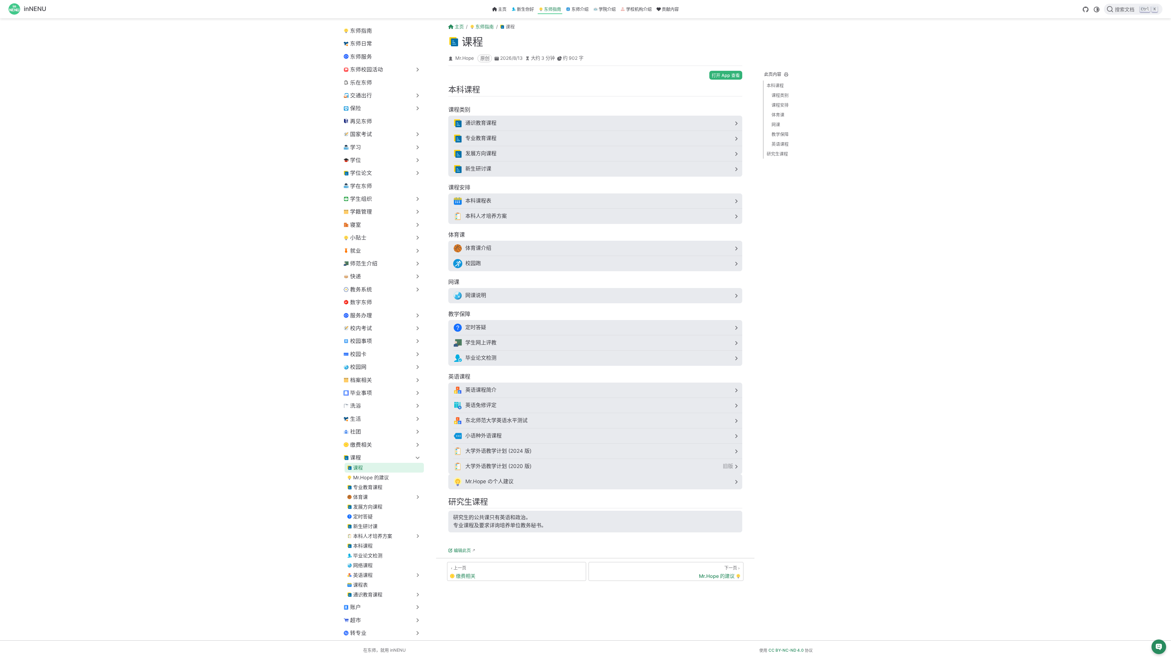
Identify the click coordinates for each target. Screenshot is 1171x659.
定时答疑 (363, 516)
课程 (358, 468)
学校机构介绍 (639, 9)
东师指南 (552, 9)
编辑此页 (462, 550)
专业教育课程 (367, 487)
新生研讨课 (365, 526)
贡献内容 (670, 9)
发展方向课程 (367, 507)
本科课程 (363, 546)
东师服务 (361, 56)
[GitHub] (1085, 9)
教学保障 (780, 134)
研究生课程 (777, 153)
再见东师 (361, 121)
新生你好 (525, 9)
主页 (502, 9)
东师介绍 (580, 9)
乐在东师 (361, 82)
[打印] (786, 74)
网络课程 (363, 565)
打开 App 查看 (726, 75)
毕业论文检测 (367, 556)
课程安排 (780, 104)
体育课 (778, 114)
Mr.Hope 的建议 (371, 477)
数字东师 (361, 302)
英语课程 (780, 143)
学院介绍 (607, 9)
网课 (776, 124)
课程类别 (780, 95)
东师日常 (361, 43)
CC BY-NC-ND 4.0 (786, 650)
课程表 (360, 585)
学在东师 (361, 186)
